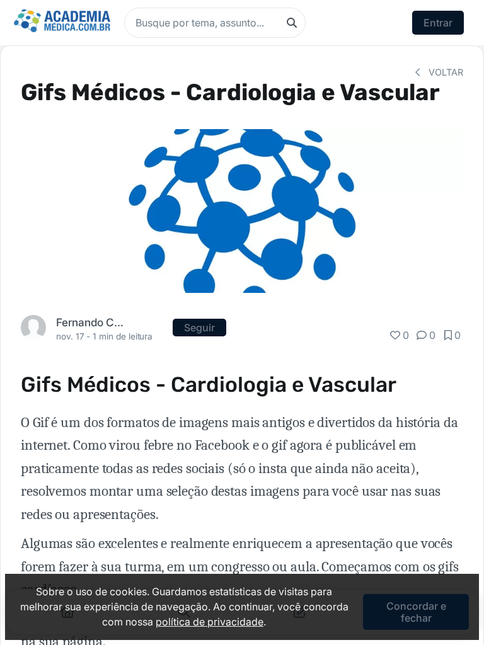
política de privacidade (209, 621)
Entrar (438, 22)
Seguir (199, 327)
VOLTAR (444, 72)
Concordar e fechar (416, 612)
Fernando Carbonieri (90, 322)
